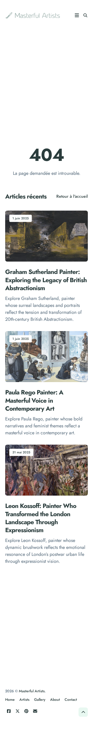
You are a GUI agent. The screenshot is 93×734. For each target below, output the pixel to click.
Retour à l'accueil (72, 196)
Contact (71, 699)
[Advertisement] (46, 82)
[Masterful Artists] (33, 15)
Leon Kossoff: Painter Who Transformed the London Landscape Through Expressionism (40, 517)
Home (10, 699)
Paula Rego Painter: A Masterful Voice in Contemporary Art (34, 400)
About (55, 699)
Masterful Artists (32, 691)
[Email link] (35, 711)
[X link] (17, 711)
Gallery (39, 699)
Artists (24, 699)
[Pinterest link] (26, 711)
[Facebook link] (8, 711)
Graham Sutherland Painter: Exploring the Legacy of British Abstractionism (46, 279)
